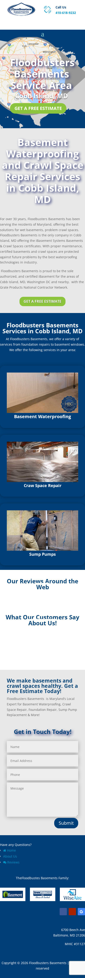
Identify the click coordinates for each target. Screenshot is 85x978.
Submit (66, 823)
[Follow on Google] (81, 911)
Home (11, 850)
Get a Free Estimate (38, 108)
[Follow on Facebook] (63, 911)
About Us (10, 856)
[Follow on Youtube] (72, 911)
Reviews (13, 862)
